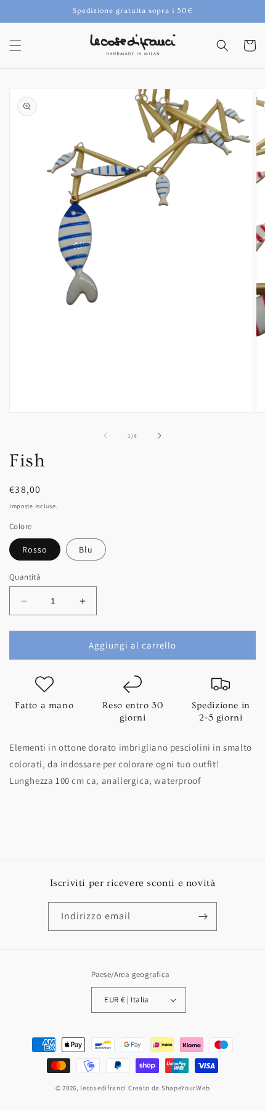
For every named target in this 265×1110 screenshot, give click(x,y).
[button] (15, 45)
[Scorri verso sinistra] (105, 435)
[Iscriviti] (202, 916)
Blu (86, 549)
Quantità (25, 577)
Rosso (34, 549)
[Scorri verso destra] (159, 435)
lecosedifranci (103, 1088)
